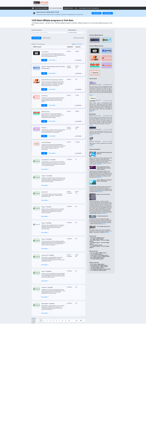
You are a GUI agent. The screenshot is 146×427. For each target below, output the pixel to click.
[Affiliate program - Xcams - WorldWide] (36, 274)
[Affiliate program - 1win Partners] (36, 54)
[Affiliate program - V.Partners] (36, 130)
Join (44, 60)
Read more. (98, 164)
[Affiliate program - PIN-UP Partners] (36, 114)
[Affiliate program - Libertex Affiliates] (36, 146)
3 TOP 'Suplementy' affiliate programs (98, 270)
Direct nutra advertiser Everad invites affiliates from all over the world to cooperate (104, 168)
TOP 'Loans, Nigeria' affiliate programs (98, 252)
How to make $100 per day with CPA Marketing (104, 153)
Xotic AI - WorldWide (47, 239)
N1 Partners (45, 95)
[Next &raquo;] (84, 320)
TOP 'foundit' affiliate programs (97, 258)
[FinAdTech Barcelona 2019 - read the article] (92, 216)
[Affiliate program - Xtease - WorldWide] (36, 209)
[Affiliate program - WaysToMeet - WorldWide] (36, 306)
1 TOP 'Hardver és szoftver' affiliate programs (100, 256)
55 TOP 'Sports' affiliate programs (97, 264)
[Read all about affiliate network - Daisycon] (100, 98)
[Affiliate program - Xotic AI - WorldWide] (36, 242)
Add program (107, 13)
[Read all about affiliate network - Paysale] (94, 40)
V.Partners (44, 127)
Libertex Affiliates (46, 142)
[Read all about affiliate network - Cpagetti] (106, 40)
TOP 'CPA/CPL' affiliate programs (97, 237)
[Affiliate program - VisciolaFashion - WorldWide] (36, 162)
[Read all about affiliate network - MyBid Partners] (100, 83)
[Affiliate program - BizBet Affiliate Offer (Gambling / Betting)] (36, 82)
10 (69, 320)
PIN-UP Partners (46, 111)
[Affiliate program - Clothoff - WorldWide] (36, 178)
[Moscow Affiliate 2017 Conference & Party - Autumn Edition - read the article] (92, 182)
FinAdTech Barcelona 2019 (102, 216)
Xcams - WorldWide (46, 271)
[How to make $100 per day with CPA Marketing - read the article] (92, 154)
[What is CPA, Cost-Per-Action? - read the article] (92, 197)
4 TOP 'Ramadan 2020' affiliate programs (99, 265)
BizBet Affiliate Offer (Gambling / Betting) (52, 79)
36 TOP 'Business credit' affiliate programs (99, 255)
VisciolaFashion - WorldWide (49, 159)
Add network (96, 13)
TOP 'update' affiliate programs (96, 239)
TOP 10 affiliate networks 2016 (103, 226)
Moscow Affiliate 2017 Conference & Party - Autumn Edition (104, 180)
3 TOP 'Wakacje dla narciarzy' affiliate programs (100, 269)
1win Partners (45, 51)
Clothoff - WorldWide (47, 175)
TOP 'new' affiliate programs (96, 245)
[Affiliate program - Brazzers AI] (36, 194)
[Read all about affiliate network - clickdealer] (100, 114)
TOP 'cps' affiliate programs (96, 254)
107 (76, 320)
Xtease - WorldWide (46, 206)
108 (81, 320)
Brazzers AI (44, 192)
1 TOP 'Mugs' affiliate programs (97, 267)
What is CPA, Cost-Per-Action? (103, 194)
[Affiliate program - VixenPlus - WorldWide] (36, 290)
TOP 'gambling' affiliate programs (97, 257)
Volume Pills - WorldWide (48, 255)
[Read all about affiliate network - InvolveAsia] (100, 139)
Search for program (36, 30)
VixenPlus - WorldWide (47, 287)
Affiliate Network (72, 30)
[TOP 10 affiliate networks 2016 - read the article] (92, 227)
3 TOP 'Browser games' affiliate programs (99, 266)
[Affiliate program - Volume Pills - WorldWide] (36, 258)
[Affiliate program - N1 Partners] (36, 98)
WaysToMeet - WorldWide (48, 303)
